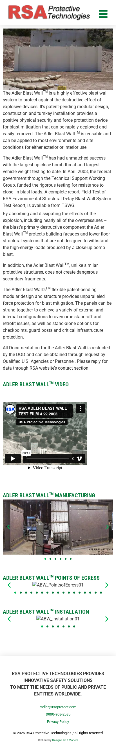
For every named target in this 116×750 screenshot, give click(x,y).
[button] (8, 527)
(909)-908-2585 (58, 714)
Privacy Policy (58, 722)
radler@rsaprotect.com (58, 707)
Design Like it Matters (65, 740)
